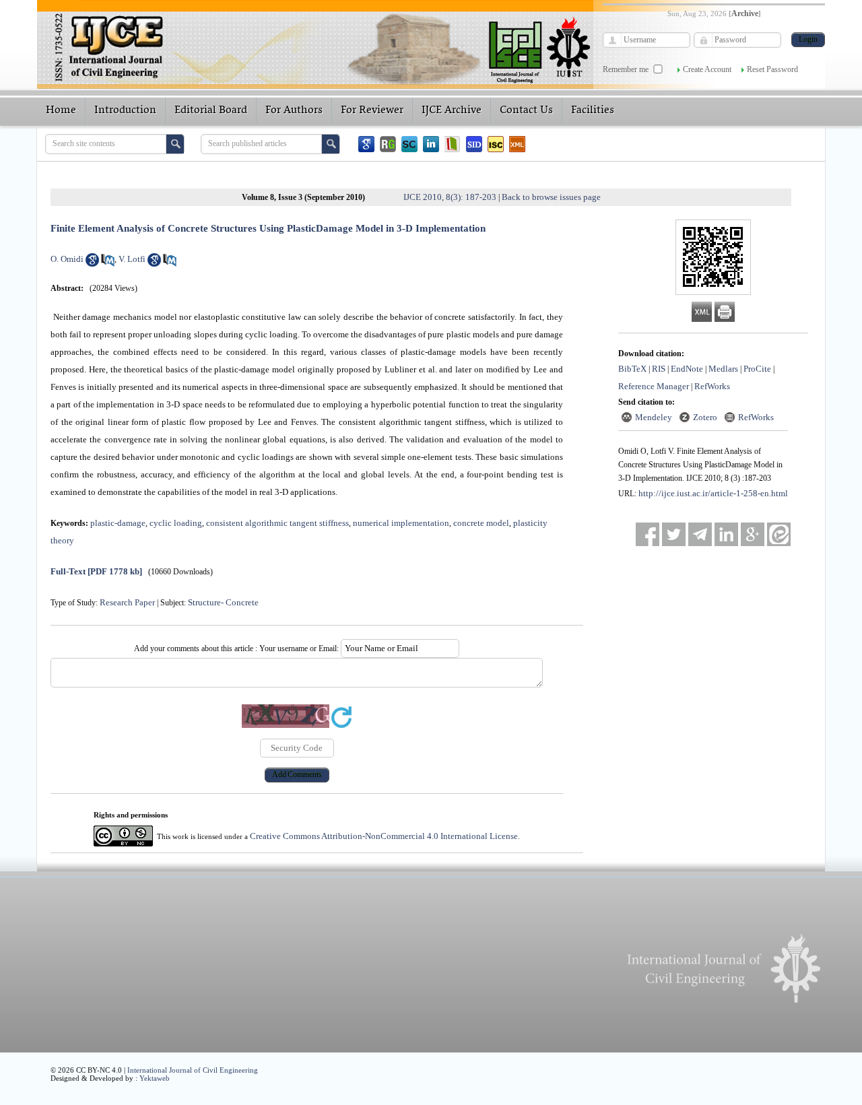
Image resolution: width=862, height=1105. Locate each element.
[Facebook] (647, 534)
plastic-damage (117, 523)
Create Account (707, 69)
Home (61, 110)
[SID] (474, 144)
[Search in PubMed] (107, 264)
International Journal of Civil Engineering (192, 1070)
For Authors (294, 110)
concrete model (481, 523)
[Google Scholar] (366, 144)
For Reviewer (372, 110)
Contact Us (526, 110)
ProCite (757, 369)
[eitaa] (779, 534)
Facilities (592, 110)
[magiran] (452, 144)
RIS (658, 369)
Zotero (705, 417)
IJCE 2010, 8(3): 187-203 (449, 197)
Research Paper (127, 602)
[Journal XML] (517, 144)
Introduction (125, 110)
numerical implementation (401, 523)
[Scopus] (409, 144)
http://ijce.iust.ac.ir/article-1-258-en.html (713, 493)
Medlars (723, 369)
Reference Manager (653, 386)
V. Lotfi (132, 259)
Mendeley (653, 417)
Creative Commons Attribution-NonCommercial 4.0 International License (384, 836)
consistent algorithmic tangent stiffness (277, 523)
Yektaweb (154, 1078)
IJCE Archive (452, 110)
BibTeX (632, 369)
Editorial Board (210, 110)
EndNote (687, 369)
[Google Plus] (752, 534)
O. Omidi (67, 259)
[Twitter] (674, 534)
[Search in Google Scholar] (92, 264)
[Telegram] (700, 534)
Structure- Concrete (223, 602)
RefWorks (712, 386)
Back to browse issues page (551, 197)
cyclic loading (176, 523)
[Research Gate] (388, 144)
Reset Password (772, 69)
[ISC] (496, 144)
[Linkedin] (431, 144)
